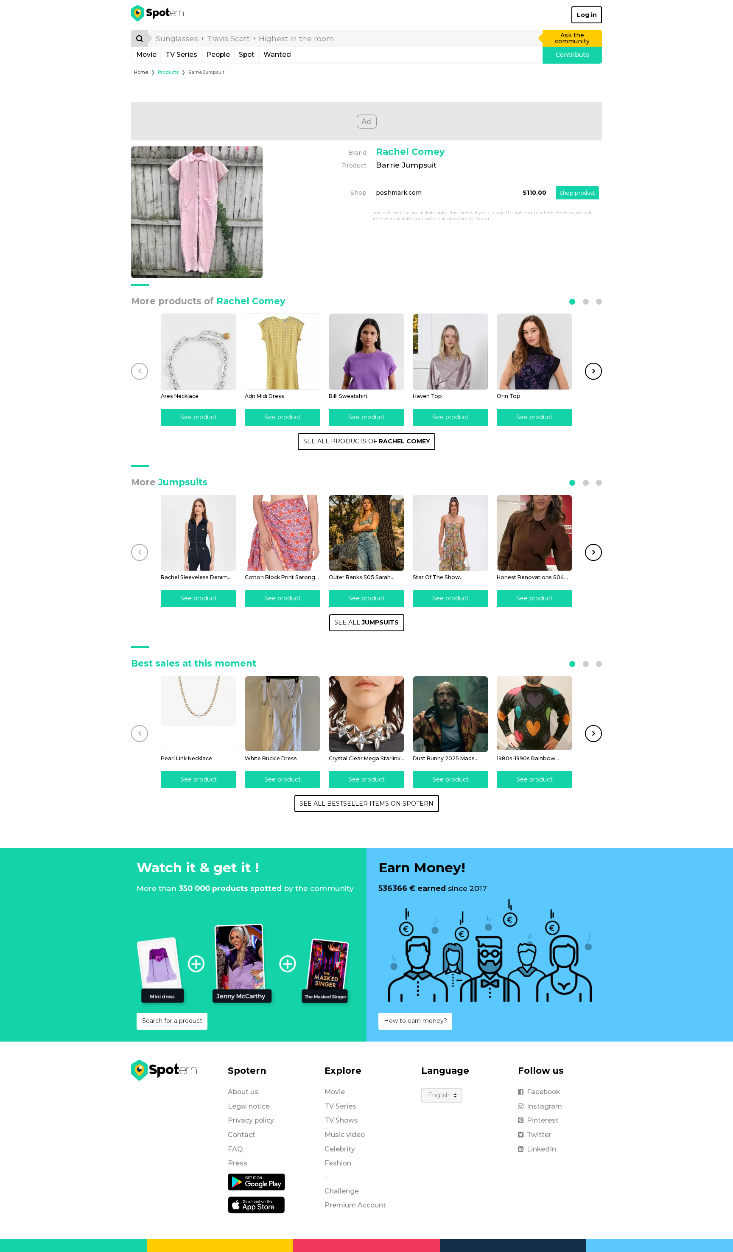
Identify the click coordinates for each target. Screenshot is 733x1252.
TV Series (181, 54)
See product (198, 417)
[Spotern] (158, 15)
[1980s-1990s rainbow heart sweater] (534, 714)
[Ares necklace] (198, 352)
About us (243, 1092)
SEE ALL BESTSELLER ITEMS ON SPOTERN (366, 803)
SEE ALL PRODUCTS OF (366, 441)
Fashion (338, 1163)
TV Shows (341, 1120)
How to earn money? (415, 1021)
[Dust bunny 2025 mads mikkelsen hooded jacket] (450, 714)
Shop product (577, 193)
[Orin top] (534, 352)
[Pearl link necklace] (198, 714)
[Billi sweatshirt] (366, 352)
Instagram (544, 1106)
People (218, 54)
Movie (146, 54)
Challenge (342, 1191)
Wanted (277, 54)
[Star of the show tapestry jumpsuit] (450, 533)
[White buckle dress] (282, 714)
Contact (241, 1135)
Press (237, 1163)
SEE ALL (366, 622)
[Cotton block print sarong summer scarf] (282, 533)
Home (141, 72)
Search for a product (172, 1021)
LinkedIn (541, 1149)
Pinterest (543, 1120)
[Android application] (256, 1181)
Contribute (572, 55)
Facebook (543, 1092)
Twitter (539, 1135)
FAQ (235, 1149)
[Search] (139, 38)
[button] (572, 302)
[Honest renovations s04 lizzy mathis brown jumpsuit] (534, 533)
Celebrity (340, 1149)
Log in (587, 15)
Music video (345, 1135)
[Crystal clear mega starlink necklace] (366, 714)
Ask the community (572, 38)
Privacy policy (251, 1120)
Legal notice (249, 1106)
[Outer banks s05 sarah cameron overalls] (366, 533)
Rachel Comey (410, 151)
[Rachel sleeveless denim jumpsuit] (198, 533)
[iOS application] (256, 1204)
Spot (247, 54)
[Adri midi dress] (282, 352)
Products (168, 72)
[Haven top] (450, 352)
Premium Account (355, 1205)
